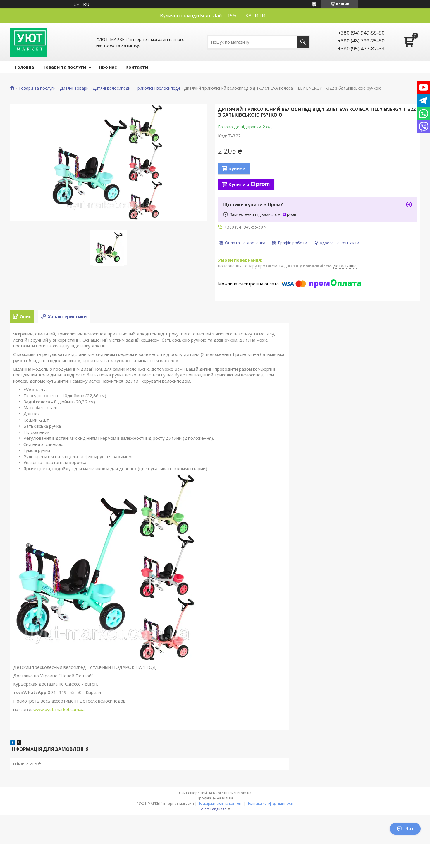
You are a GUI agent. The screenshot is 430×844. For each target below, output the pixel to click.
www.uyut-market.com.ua (59, 709)
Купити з (238, 184)
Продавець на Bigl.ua (215, 798)
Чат (409, 828)
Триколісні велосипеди (157, 88)
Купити (236, 169)
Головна (24, 67)
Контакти (136, 67)
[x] (19, 743)
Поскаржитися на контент (220, 803)
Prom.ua (244, 792)
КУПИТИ (255, 15)
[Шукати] (303, 42)
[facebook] (12, 743)
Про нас (108, 67)
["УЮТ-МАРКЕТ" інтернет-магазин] (28, 42)
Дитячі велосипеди (111, 88)
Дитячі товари (74, 88)
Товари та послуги (64, 67)
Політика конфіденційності (270, 803)
